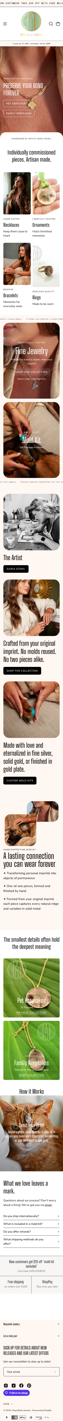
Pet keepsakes (16, 103)
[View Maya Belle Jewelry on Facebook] (21, 1385)
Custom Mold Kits (20, 780)
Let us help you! (10, 1335)
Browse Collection (31, 1012)
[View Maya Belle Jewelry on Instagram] (5, 1385)
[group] (31, 43)
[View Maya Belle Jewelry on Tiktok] (13, 1385)
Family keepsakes (18, 113)
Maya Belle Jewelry (21, 1410)
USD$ (6, 1403)
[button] (50, 23)
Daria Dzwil (16, 569)
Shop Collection (31, 1075)
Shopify (47, 1410)
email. (48, 1205)
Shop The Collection (22, 670)
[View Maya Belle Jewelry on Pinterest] (29, 1385)
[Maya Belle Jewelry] (31, 23)
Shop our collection (31, 372)
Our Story (11, 920)
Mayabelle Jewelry (11, 1324)
